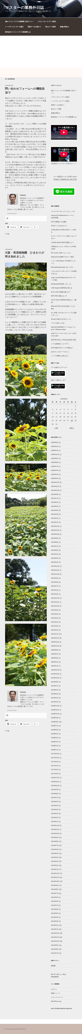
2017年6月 (54, 762)
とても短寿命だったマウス (60, 344)
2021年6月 (54, 614)
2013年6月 (54, 909)
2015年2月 (54, 865)
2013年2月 (54, 925)
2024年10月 (55, 490)
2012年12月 (55, 933)
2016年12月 (55, 777)
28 (72, 420)
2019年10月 (55, 678)
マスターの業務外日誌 (24, 7)
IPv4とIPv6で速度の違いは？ (60, 292)
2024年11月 (55, 486)
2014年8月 (54, 889)
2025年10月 (55, 454)
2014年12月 (55, 873)
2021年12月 (55, 598)
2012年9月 (54, 945)
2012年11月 (55, 937)
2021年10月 (55, 606)
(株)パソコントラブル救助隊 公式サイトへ (19, 21)
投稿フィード (55, 993)
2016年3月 (54, 813)
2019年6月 (54, 690)
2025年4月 (54, 470)
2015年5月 (54, 853)
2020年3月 (54, 658)
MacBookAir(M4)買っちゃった (61, 284)
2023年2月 (54, 562)
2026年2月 (54, 450)
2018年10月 (55, 714)
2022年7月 (54, 586)
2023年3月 (54, 558)
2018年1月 (54, 750)
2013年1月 (54, 929)
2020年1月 (54, 666)
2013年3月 (54, 921)
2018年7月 (54, 726)
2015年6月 (54, 849)
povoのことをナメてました (60, 352)
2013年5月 (54, 913)
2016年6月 (54, 801)
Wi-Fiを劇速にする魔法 (59, 222)
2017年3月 (54, 773)
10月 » (72, 428)
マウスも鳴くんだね (57, 323)
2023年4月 (54, 554)
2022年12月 (55, 566)
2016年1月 (54, 821)
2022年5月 (54, 590)
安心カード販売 (50, 27)
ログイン (54, 989)
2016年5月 (54, 805)
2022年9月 (54, 578)
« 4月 (56, 428)
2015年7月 (54, 845)
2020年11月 (55, 642)
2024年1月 (54, 522)
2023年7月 (54, 546)
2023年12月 (55, 526)
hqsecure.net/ (12, 213)
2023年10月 (55, 534)
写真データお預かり (34, 27)
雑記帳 (53, 966)
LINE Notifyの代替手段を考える (61, 288)
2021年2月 (54, 630)
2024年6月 (54, 502)
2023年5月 (54, 550)
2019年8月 (54, 682)
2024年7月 (54, 498)
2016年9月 (54, 789)
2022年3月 (54, 594)
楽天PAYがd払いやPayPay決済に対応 (63, 340)
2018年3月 (54, 742)
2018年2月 (54, 746)
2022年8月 (54, 582)
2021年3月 (54, 626)
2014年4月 (54, 901)
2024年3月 (54, 514)
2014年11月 (55, 877)
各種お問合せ (64, 27)
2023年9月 (54, 538)
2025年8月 (54, 462)
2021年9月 (54, 610)
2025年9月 (54, 458)
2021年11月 (55, 602)
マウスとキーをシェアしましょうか (63, 211)
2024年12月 (55, 482)
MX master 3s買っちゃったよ (61, 253)
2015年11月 (55, 829)
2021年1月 (54, 634)
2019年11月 (55, 674)
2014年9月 (54, 885)
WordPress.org (56, 1001)
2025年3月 (54, 474)
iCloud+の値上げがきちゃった (61, 319)
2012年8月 (54, 949)
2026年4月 (54, 446)
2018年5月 (54, 734)
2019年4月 (54, 698)
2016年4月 (54, 809)
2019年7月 (54, 686)
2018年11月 (55, 710)
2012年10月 (55, 941)
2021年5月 (54, 618)
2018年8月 (54, 722)
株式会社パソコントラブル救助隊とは (18, 32)
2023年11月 (55, 530)
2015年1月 (54, 869)
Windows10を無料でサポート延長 (62, 257)
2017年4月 (54, 769)
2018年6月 (54, 730)
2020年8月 (54, 650)
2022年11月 (55, 570)
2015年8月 (54, 841)
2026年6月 (54, 442)
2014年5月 (54, 897)
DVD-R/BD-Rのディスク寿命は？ (62, 348)
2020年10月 (55, 646)
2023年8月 (54, 542)
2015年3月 (54, 861)
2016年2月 (54, 817)
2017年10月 (55, 757)
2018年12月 (55, 706)
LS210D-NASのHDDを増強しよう (62, 242)
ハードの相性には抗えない (60, 356)
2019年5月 (54, 694)
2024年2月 (54, 518)
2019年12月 (55, 670)
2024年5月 (54, 506)
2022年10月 (55, 574)
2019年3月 (54, 702)
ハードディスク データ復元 (14, 27)
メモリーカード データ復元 (47, 21)
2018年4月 (54, 738)
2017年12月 (55, 754)
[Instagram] (7, 218)
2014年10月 (55, 881)
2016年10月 (55, 785)
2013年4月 (54, 917)
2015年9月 (54, 837)
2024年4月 (54, 510)
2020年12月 (55, 638)
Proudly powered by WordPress (15, 1029)
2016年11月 (55, 781)
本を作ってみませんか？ (59, 226)
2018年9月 (54, 718)
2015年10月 (55, 833)
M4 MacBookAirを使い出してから (62, 267)
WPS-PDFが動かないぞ (59, 296)
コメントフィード (57, 997)
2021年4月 (54, 622)
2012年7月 (54, 953)
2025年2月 (54, 478)
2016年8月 (54, 793)
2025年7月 (54, 466)
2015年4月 (54, 857)
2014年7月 (54, 893)
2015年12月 (55, 825)
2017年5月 (54, 765)
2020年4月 (54, 654)
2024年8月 (54, 494)
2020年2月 (54, 662)
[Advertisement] (41, 52)
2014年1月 (54, 905)
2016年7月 (54, 797)
